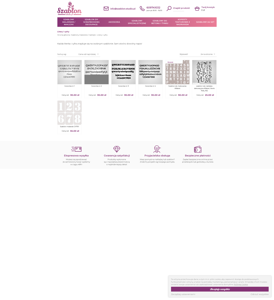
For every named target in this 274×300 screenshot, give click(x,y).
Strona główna (63, 35)
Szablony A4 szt (205, 22)
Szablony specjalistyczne (137, 22)
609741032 (153, 7)
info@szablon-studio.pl (123, 8)
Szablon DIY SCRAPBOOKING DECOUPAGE (91, 22)
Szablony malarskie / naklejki (68, 22)
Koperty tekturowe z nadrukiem (182, 22)
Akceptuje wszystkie (220, 289)
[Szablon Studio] (69, 9)
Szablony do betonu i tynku (159, 22)
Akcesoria (114, 22)
